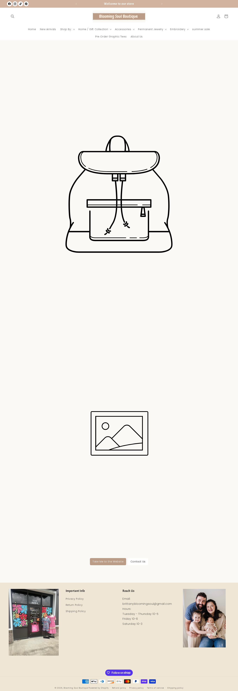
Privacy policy (136, 687)
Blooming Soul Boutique (76, 687)
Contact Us (137, 561)
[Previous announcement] (76, 4)
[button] (12, 16)
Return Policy (74, 605)
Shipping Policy (76, 611)
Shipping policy (175, 687)
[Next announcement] (162, 4)
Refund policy (119, 687)
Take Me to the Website (108, 561)
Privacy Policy (75, 599)
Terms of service (155, 687)
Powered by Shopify (99, 687)
